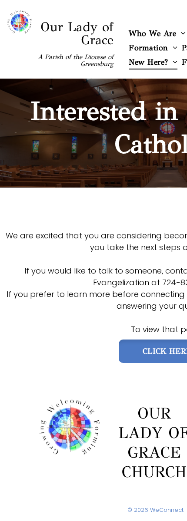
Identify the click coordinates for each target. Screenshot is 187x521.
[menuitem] (153, 47)
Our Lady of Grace (77, 33)
